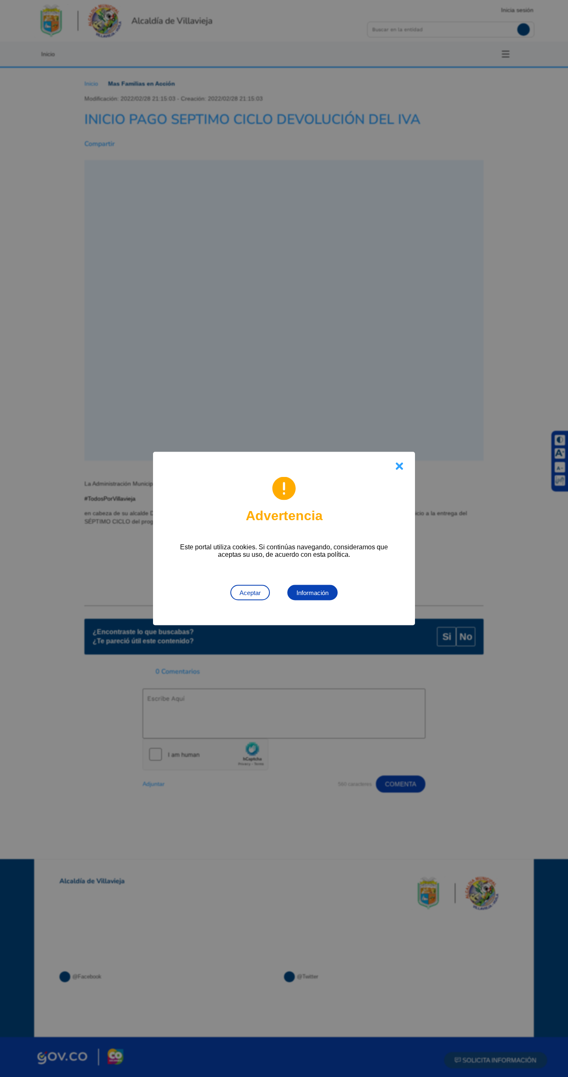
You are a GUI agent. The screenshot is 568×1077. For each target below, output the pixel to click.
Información (312, 592)
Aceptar (250, 592)
